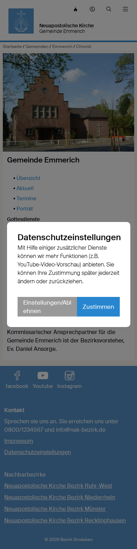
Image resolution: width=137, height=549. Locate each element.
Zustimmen (98, 307)
